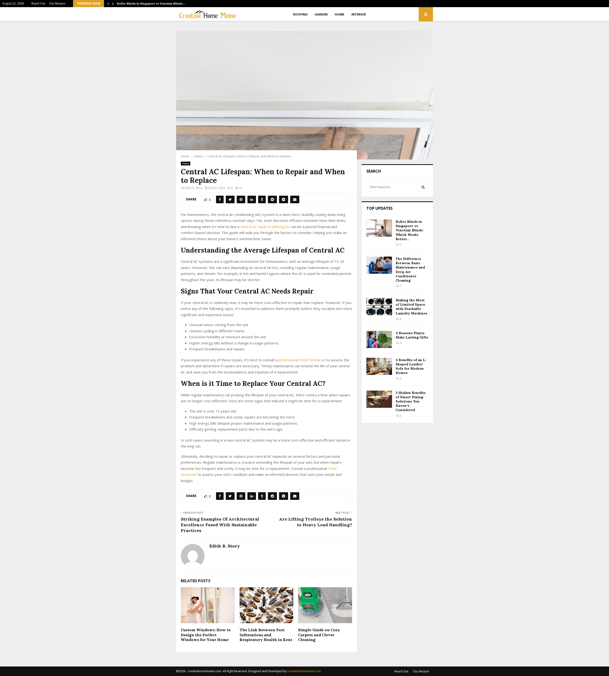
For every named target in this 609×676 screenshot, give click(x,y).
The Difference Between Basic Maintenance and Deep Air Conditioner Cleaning (410, 270)
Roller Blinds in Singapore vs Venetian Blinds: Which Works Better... (409, 230)
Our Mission (57, 3)
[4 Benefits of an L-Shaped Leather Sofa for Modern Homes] (379, 366)
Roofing (300, 14)
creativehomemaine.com (304, 671)
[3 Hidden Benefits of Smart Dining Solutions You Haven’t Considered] (379, 399)
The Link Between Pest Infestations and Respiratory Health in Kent (266, 634)
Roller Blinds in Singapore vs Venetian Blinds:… (151, 3)
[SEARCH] (423, 187)
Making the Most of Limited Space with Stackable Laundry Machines (411, 306)
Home (339, 14)
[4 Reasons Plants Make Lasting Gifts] (379, 339)
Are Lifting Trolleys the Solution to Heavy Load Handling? (315, 521)
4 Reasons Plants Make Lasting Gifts (412, 335)
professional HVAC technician (302, 360)
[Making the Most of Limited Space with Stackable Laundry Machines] (379, 306)
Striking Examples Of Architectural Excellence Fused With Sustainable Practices (220, 524)
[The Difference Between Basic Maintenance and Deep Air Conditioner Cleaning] (379, 265)
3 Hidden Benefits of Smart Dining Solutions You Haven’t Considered (411, 401)
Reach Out (38, 3)
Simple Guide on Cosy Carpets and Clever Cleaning (319, 634)
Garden (321, 14)
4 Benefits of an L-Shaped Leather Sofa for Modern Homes (411, 366)
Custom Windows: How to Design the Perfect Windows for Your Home (206, 634)
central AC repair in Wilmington (265, 226)
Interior (358, 14)
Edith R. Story (193, 188)
